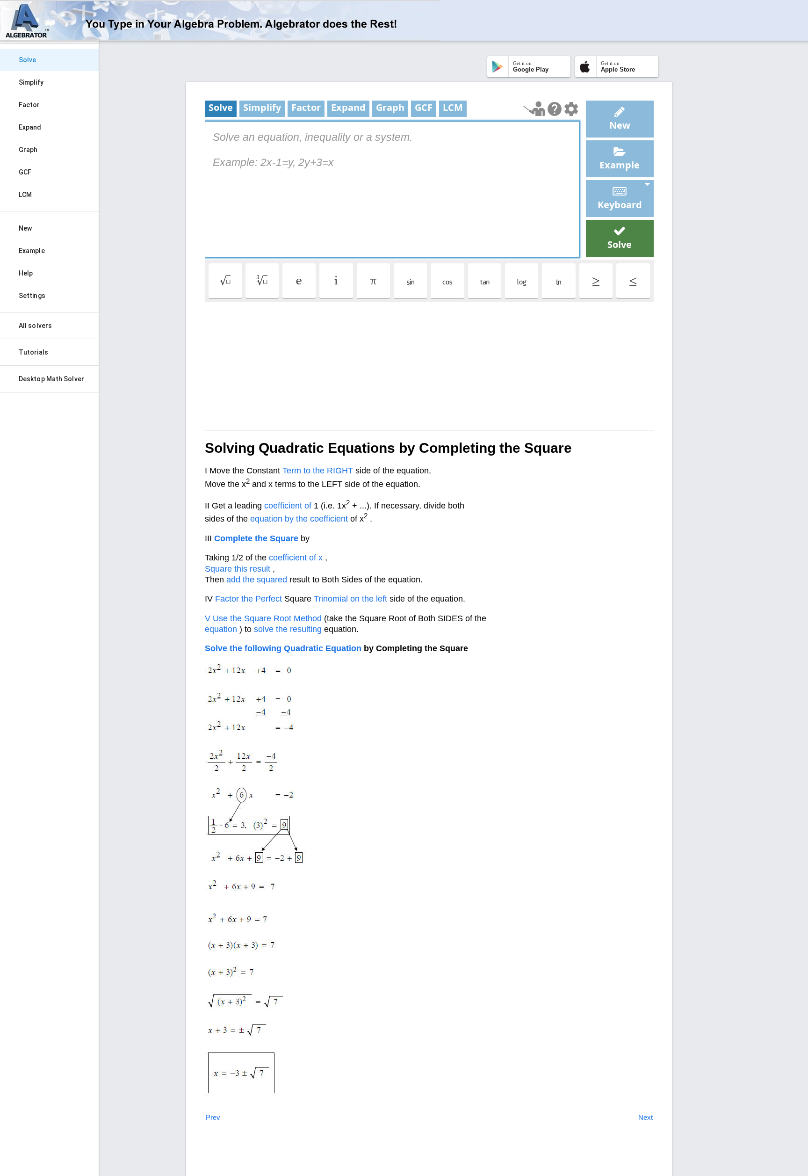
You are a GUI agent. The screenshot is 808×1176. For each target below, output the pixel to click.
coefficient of (287, 505)
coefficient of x (296, 557)
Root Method (298, 618)
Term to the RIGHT (317, 470)
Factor (29, 105)
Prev (213, 1117)
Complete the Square (256, 538)
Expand (30, 127)
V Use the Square (238, 618)
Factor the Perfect (248, 598)
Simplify (31, 82)
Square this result (237, 568)
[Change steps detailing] (571, 109)
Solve (27, 60)
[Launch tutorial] (534, 108)
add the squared (256, 579)
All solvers (35, 325)
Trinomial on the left (350, 598)
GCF (25, 172)
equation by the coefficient (299, 518)
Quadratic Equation (322, 648)
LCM (25, 194)
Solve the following (243, 648)
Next (645, 1117)
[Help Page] (555, 109)
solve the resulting (288, 629)
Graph (28, 149)
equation (221, 629)
